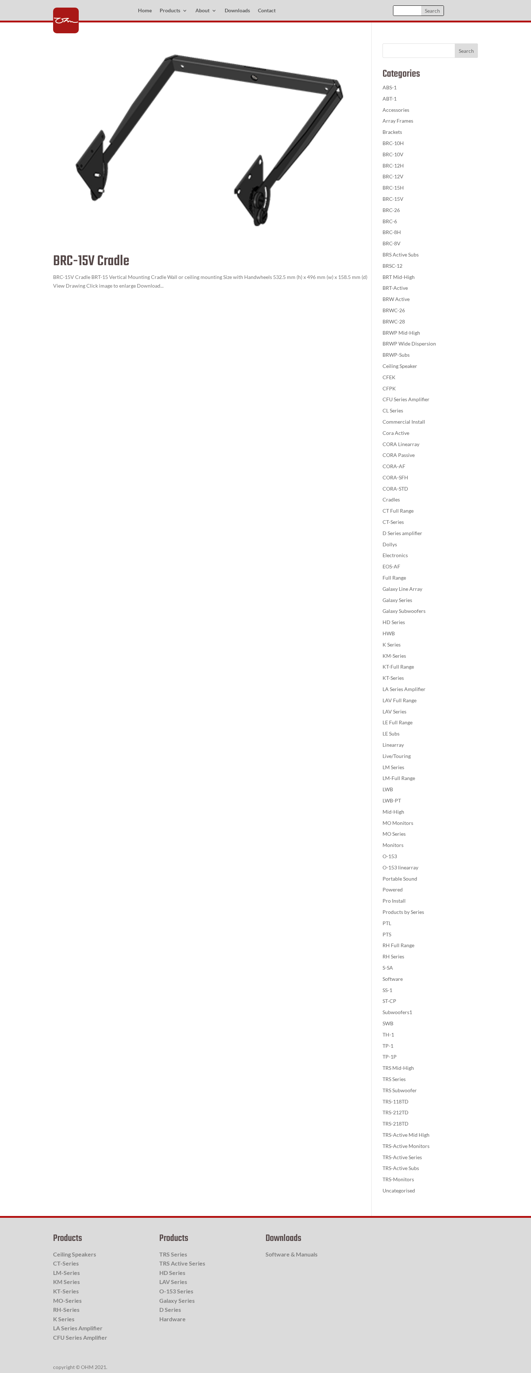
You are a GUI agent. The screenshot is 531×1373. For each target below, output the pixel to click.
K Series (392, 644)
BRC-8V (392, 243)
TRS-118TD (396, 1101)
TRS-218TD (396, 1123)
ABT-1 (390, 99)
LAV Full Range (399, 700)
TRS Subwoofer (400, 1090)
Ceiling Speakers (74, 1254)
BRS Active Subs (401, 254)
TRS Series (394, 1079)
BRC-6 (390, 221)
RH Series (393, 956)
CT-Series (393, 522)
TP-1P (390, 1057)
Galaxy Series (397, 600)
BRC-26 (391, 210)
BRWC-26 (394, 310)
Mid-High (393, 812)
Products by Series (403, 912)
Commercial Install (404, 422)
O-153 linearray (400, 867)
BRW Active (396, 299)
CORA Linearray (401, 444)
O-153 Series (176, 1291)
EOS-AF (391, 566)
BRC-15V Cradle (91, 261)
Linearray (393, 745)
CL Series (393, 410)
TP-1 (388, 1046)
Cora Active (396, 433)
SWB (388, 1023)
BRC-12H (393, 165)
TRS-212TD (396, 1112)
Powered (393, 889)
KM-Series (394, 656)
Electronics (395, 555)
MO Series (394, 834)
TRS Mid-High (398, 1068)
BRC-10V (393, 154)
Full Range (394, 578)
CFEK (389, 377)
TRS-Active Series (402, 1157)
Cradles (391, 499)
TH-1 (388, 1034)
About (202, 10)
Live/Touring (397, 756)
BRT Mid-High (399, 277)
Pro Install (394, 901)
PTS (387, 934)
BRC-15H (393, 188)
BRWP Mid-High (401, 333)
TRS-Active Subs (401, 1168)
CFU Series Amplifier (406, 399)
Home (145, 10)
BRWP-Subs (396, 355)
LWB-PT (392, 800)
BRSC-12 (392, 266)
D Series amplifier (402, 533)
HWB (389, 633)
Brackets (392, 132)
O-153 (390, 856)
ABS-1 (390, 87)
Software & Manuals (292, 1254)
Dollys (390, 544)
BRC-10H (393, 143)
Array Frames (398, 121)
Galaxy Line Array (402, 589)
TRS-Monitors (398, 1179)
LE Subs (391, 733)
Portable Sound (400, 879)
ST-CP (389, 1001)
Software (393, 979)
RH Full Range (398, 945)
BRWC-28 (394, 321)
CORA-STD (395, 489)
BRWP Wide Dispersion (409, 343)
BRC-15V (393, 199)
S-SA (388, 968)
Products (170, 10)
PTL (387, 923)
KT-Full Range (398, 667)
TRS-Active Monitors (406, 1146)
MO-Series (67, 1300)
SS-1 (387, 990)
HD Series (394, 622)
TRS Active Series (182, 1263)
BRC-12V (393, 176)
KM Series (66, 1281)
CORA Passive (399, 455)
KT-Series (393, 678)
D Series (170, 1309)
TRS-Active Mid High (406, 1135)
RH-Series (66, 1309)
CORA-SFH (395, 477)
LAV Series (394, 711)
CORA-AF (394, 466)
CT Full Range (398, 511)
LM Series (393, 767)
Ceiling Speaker (400, 366)
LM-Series (66, 1272)
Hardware (172, 1318)
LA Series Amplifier (404, 689)
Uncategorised (399, 1190)
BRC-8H (392, 232)
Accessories (396, 110)
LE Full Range (398, 722)
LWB (388, 789)
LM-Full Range (399, 778)
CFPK (389, 388)
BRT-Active (395, 288)
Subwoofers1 (397, 1012)
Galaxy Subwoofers (404, 611)
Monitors (393, 845)
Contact (267, 10)
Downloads (237, 10)
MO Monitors (398, 823)
